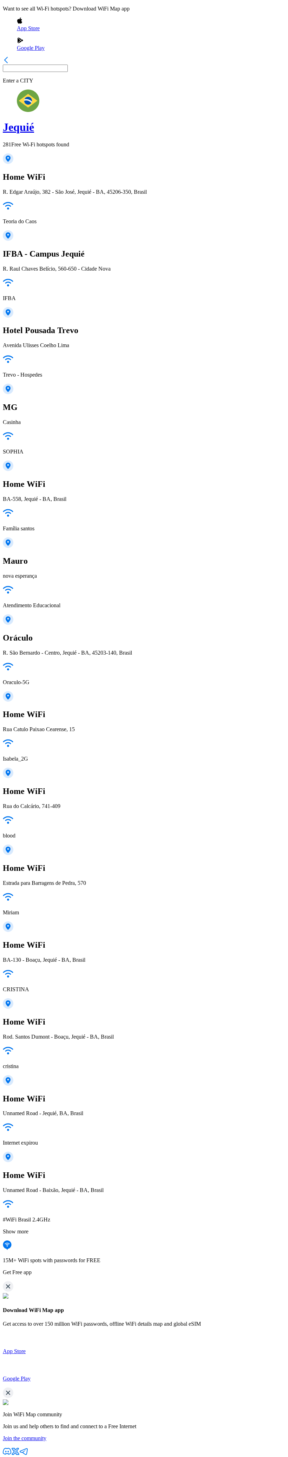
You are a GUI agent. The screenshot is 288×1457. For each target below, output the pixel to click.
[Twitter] (15, 1454)
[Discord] (7, 1454)
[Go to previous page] (6, 61)
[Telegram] (24, 1454)
